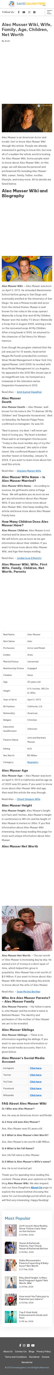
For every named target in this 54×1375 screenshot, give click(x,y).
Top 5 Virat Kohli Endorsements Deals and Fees (33, 1315)
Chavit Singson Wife (28, 799)
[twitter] (34, 12)
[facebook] (19, 12)
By (6, 41)
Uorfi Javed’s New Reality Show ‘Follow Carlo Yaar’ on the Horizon (33, 1228)
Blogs (31, 1351)
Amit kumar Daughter (29, 391)
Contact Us (21, 1351)
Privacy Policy (44, 1351)
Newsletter (27, 1362)
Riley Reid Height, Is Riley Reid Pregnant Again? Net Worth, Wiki (33, 1280)
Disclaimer (34, 1357)
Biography (32, 762)
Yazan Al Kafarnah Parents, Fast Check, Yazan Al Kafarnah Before (33, 1246)
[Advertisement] (27, 74)
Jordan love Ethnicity (29, 558)
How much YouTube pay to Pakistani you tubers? (34, 1298)
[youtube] (23, 12)
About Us (8, 1351)
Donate (45, 1357)
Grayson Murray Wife (29, 470)
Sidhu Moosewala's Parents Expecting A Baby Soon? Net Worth (33, 1263)
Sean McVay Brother (28, 991)
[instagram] (29, 12)
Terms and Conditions (16, 1357)
